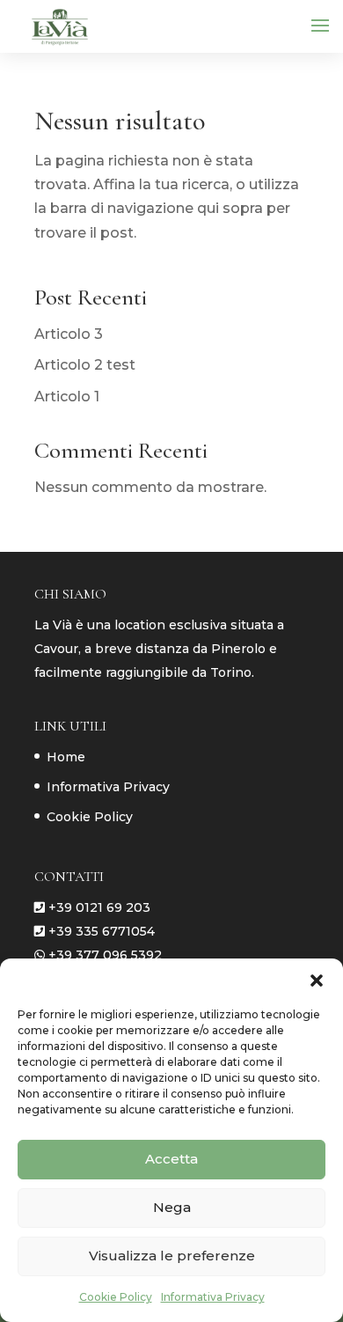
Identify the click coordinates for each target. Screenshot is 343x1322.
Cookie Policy (115, 1297)
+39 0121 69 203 (99, 907)
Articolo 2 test (84, 364)
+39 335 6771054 (101, 931)
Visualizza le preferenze (172, 1255)
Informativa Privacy (213, 1297)
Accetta (171, 1158)
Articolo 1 (66, 396)
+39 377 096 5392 (105, 955)
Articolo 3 (68, 334)
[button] (316, 980)
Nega (172, 1207)
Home (66, 757)
